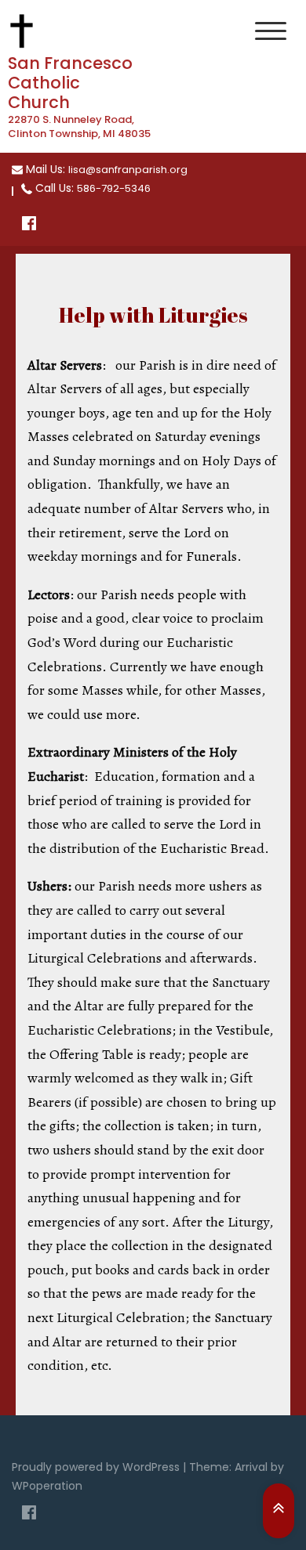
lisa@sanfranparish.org (128, 169)
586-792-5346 (114, 188)
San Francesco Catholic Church (70, 83)
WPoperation (47, 1486)
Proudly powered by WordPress (97, 1467)
